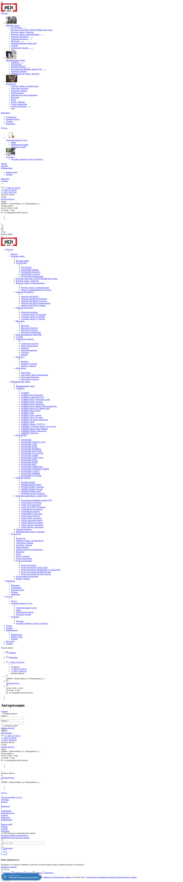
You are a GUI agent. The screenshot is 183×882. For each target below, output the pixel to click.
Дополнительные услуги (11, 797)
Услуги (4, 793)
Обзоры (9, 174)
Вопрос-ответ (12, 172)
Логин (4, 716)
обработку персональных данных (57, 877)
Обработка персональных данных (15, 838)
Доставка (5, 800)
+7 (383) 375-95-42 (12, 188)
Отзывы (9, 121)
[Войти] (2, 229)
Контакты (5, 831)
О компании (11, 117)
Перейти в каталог (9, 867)
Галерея (4, 829)
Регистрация (6, 733)
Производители (12, 119)
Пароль (5, 721)
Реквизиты (10, 124)
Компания (5, 806)
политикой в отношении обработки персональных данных (112, 877)
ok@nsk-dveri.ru (7, 199)
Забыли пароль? (8, 728)
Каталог (4, 802)
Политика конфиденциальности (14, 835)
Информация (6, 820)
